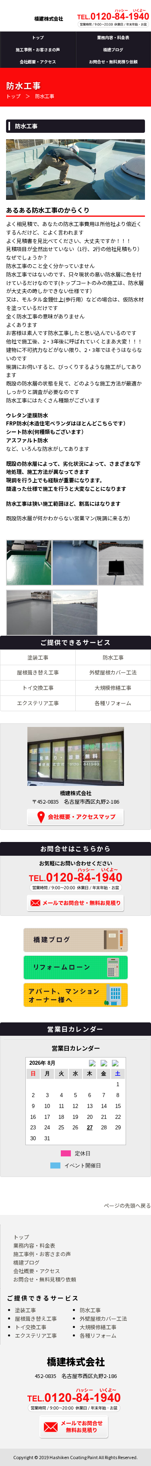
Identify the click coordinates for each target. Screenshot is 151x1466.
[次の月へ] (117, 1063)
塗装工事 (37, 657)
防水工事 (113, 657)
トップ (38, 37)
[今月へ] (103, 1063)
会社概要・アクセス (38, 62)
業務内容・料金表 (113, 37)
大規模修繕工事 (113, 687)
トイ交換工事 (38, 687)
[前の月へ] (89, 1063)
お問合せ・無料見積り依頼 (113, 62)
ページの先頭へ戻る (127, 1205)
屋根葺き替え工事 (38, 672)
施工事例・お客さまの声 (38, 49)
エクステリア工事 (38, 703)
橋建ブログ (113, 49)
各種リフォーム (113, 703)
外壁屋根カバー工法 (113, 672)
